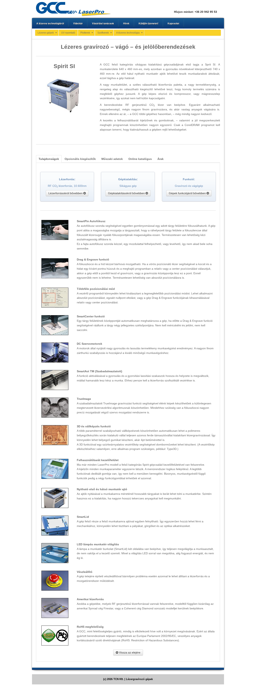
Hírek (126, 23)
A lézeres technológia (128, 32)
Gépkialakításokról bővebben (127, 193)
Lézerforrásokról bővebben (65, 193)
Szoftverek (103, 32)
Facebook (214, 6)
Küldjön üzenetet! (148, 23)
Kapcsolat (173, 23)
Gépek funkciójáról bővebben (188, 193)
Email (208, 6)
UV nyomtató (68, 32)
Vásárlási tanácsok (103, 23)
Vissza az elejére (129, 652)
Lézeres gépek (46, 32)
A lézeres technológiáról (50, 23)
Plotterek (85, 32)
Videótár (78, 23)
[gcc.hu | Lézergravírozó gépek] (73, 8)
